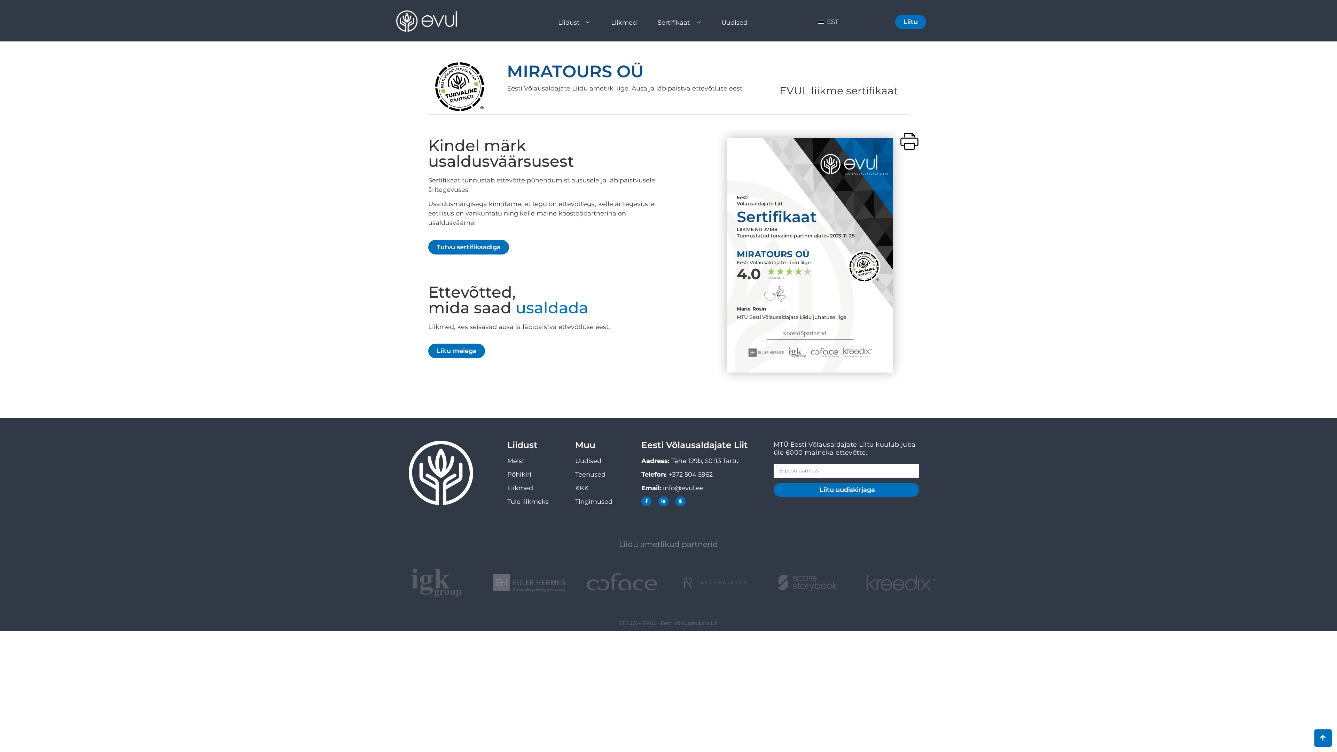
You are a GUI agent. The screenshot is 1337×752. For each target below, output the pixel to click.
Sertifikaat (674, 22)
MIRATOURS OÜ (575, 71)
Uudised (734, 22)
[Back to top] (1323, 738)
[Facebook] (646, 501)
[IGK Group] (436, 583)
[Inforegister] (715, 582)
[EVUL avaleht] (433, 21)
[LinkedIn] (663, 501)
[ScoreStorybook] (808, 583)
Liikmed (624, 22)
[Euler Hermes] (529, 583)
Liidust (568, 22)
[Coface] (622, 583)
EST (831, 22)
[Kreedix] (901, 583)
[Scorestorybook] (680, 501)
